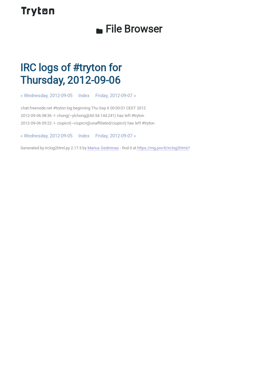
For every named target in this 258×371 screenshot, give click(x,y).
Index (83, 95)
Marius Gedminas (103, 148)
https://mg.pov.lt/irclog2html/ (163, 148)
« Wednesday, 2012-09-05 (46, 95)
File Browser (129, 29)
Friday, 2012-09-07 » (115, 95)
